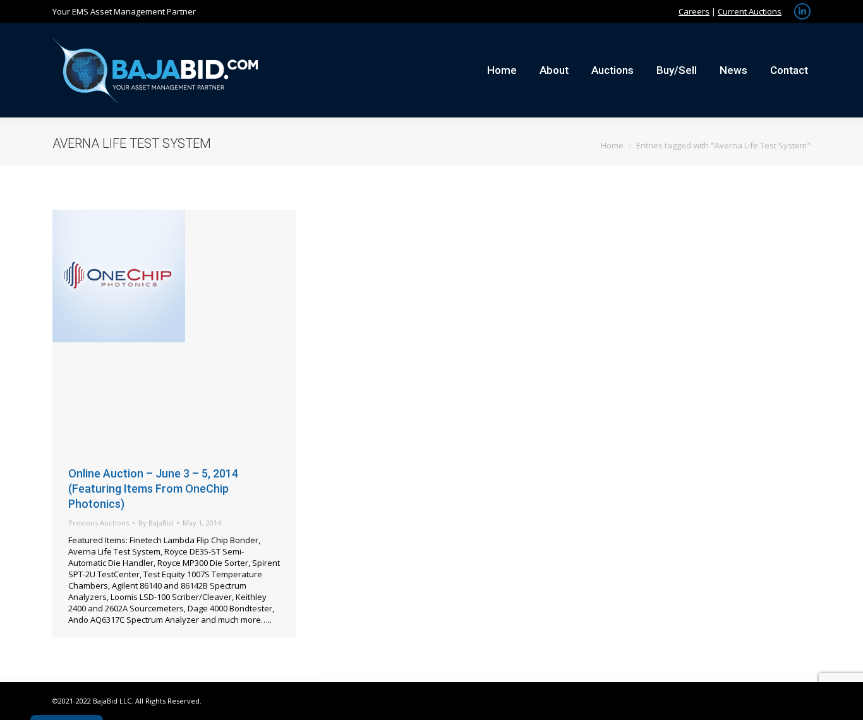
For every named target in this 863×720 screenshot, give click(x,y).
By (155, 522)
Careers (694, 11)
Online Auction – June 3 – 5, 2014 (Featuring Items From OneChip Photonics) (153, 488)
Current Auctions (750, 11)
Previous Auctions (98, 522)
